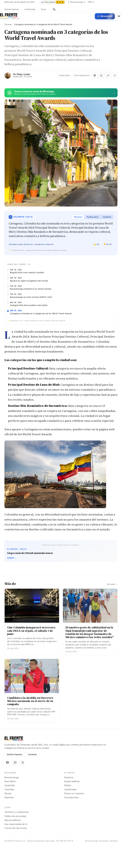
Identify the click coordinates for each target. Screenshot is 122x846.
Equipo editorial (72, 781)
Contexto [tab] (107, 217)
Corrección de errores (15, 828)
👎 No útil (107, 244)
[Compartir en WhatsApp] (101, 75)
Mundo (7, 793)
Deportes (9, 797)
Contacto (32, 754)
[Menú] (119, 16)
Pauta (43, 9)
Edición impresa (11, 9)
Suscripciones (71, 797)
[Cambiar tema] (54, 9)
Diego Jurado (23, 74)
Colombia (9, 789)
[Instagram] (15, 762)
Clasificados (29, 9)
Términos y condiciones (16, 812)
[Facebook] (7, 762)
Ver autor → (112, 584)
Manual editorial (12, 820)
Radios (67, 785)
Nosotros (68, 777)
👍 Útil (96, 244)
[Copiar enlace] (108, 75)
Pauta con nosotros (74, 793)
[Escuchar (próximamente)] (115, 75)
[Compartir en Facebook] (95, 75)
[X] (23, 762)
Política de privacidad (15, 816)
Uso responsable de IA (15, 824)
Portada (8, 24)
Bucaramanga (11, 777)
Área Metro (10, 781)
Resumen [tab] (78, 217)
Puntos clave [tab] (92, 217)
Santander (9, 785)
